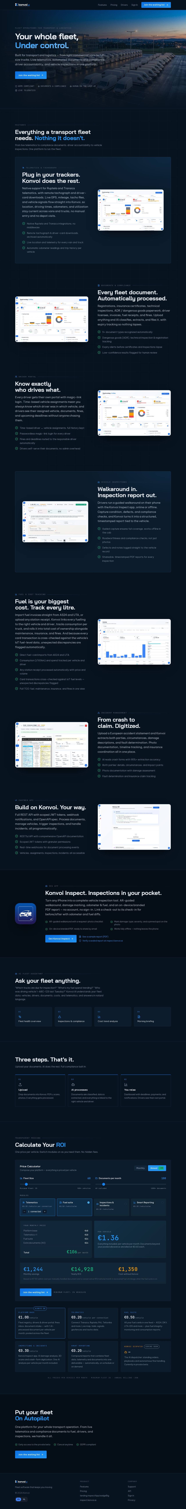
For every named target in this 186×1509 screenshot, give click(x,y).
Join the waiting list (154, 4)
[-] (24, 1211)
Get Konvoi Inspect (59, 938)
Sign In (135, 4)
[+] (45, 1211)
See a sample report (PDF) (95, 936)
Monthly (140, 1168)
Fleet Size (28, 1178)
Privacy (131, 1500)
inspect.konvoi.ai (88, 1500)
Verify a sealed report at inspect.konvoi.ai (102, 940)
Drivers (124, 4)
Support (132, 1486)
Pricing (114, 4)
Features (102, 4)
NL (24, 1499)
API (129, 1491)
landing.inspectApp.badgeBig (94, 1495)
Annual (156, 1168)
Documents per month (110, 1178)
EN (18, 1499)
